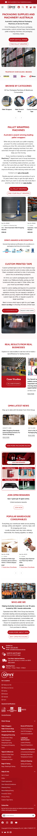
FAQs (3, 778)
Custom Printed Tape (8, 731)
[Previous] (16, 118)
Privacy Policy (5, 796)
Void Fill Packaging (26, 731)
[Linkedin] (12, 822)
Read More (31, 394)
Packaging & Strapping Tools (8, 746)
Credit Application (6, 781)
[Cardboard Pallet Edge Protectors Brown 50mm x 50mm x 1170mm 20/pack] (9, 544)
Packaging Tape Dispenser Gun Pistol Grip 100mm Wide (27, 560)
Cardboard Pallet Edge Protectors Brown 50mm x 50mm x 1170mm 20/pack (9, 560)
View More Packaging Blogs (18, 446)
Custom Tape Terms (7, 800)
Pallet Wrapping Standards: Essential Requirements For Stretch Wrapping (11, 432)
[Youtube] (16, 822)
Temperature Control (27, 757)
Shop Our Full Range (18, 40)
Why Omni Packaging (19, 637)
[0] (26, 7)
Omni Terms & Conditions (8, 784)
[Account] (19, 7)
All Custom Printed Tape (10, 310)
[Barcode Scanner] (34, 7)
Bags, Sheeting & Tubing (8, 766)
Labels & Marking (25, 742)
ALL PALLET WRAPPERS (18, 189)
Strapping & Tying (6, 742)
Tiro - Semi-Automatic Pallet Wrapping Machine (12, 228)
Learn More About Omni (19, 632)
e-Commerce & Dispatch (28, 752)
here (19, 655)
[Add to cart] (9, 549)
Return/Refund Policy (7, 790)
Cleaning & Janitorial (26, 766)
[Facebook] (2, 822)
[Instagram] (7, 822)
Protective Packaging (27, 728)
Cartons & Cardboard (27, 733)
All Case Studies (14, 384)
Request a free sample (27, 310)
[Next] (21, 118)
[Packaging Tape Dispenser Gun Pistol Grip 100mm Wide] (27, 544)
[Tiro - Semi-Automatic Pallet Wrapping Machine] (13, 209)
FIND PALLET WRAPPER (18, 44)
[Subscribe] (33, 815)
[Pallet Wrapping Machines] (6, 101)
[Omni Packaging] (11, 7)
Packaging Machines (26, 754)
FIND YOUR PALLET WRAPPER (19, 193)
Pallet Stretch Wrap (19, 110)
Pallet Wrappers (7, 109)
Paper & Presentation (27, 745)
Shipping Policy (5, 787)
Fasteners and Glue (6, 759)
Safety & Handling (26, 764)
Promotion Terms (6, 793)
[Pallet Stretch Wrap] (19, 101)
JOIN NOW (18, 508)
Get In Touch (5, 775)
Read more (6, 437)
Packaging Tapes (6, 757)
